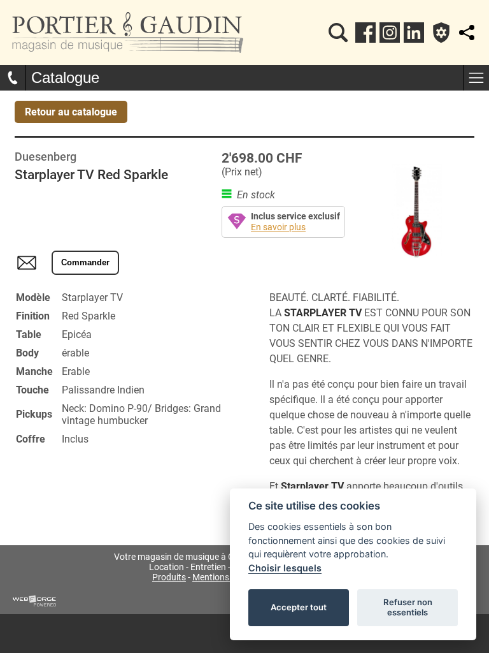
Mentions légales (225, 577)
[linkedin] (414, 32)
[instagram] (389, 32)
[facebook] (365, 32)
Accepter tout (299, 607)
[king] (338, 32)
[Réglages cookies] (441, 32)
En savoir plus (278, 227)
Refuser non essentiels (407, 607)
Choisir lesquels (285, 567)
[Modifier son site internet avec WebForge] (34, 601)
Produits (169, 577)
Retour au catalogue (71, 112)
